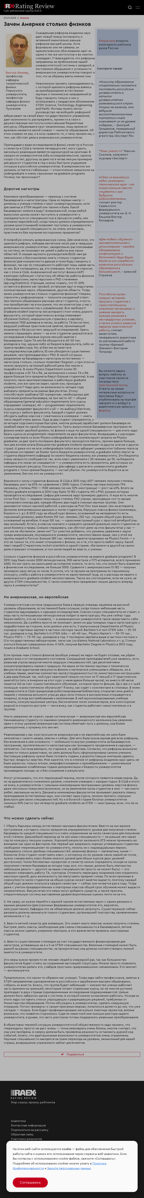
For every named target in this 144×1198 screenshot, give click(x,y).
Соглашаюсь (30, 1182)
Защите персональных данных (69, 1168)
